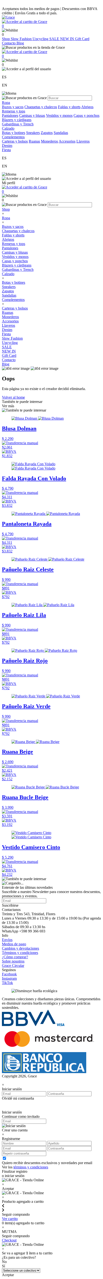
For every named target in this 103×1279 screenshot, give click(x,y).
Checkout (9, 1240)
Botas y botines (13, 133)
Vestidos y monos (59, 115)
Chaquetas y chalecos (40, 107)
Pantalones (10, 115)
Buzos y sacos (12, 107)
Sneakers (33, 133)
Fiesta (6, 334)
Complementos (13, 300)
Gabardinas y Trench (18, 124)
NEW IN (67, 39)
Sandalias (61, 133)
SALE (54, 39)
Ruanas (34, 141)
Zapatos (47, 133)
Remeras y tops (13, 111)
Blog (20, 43)
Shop (6, 39)
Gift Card (82, 39)
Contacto (9, 43)
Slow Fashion (22, 39)
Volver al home (13, 397)
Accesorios (67, 141)
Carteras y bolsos (15, 141)
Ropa (6, 218)
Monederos (49, 141)
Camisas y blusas (32, 115)
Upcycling (41, 39)
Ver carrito (10, 1219)
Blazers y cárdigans (16, 120)
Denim (7, 330)
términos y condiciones (30, 1167)
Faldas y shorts (69, 107)
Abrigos (87, 107)
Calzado (8, 274)
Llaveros (83, 141)
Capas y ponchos (86, 115)
